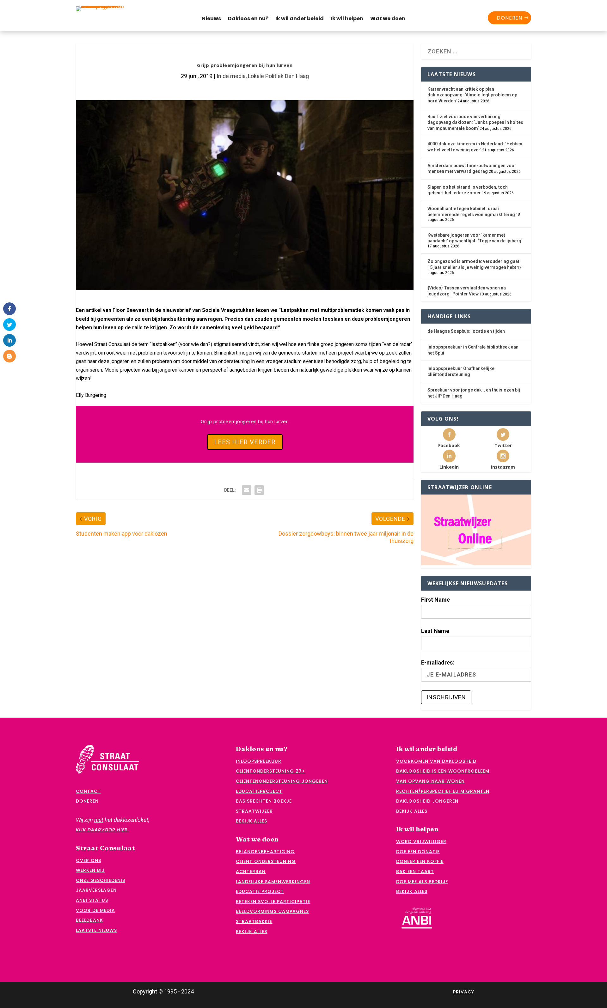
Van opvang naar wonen (430, 781)
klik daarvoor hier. (102, 830)
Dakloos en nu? (248, 19)
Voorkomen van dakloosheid (436, 761)
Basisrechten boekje (264, 801)
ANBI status (92, 900)
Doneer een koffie (420, 861)
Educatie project (260, 891)
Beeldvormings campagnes (272, 911)
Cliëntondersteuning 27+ (270, 771)
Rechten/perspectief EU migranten (442, 791)
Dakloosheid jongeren (427, 801)
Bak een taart (415, 871)
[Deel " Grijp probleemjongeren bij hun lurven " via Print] (259, 490)
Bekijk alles (251, 821)
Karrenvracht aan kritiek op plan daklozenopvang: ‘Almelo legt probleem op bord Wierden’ (472, 95)
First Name (435, 599)
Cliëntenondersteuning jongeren (282, 781)
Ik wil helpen (347, 19)
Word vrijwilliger (421, 841)
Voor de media (95, 910)
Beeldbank (89, 920)
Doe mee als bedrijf (422, 881)
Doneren (509, 17)
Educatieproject (259, 791)
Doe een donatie (418, 851)
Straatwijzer (254, 811)
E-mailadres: (437, 662)
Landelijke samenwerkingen (273, 881)
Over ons (88, 860)
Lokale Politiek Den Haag (278, 76)
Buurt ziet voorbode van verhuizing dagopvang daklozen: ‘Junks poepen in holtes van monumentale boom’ (475, 122)
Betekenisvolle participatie (273, 901)
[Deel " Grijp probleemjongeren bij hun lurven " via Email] (246, 490)
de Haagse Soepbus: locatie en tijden (466, 331)
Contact (88, 791)
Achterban (251, 871)
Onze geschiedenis (100, 880)
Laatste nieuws (96, 930)
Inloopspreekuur (258, 761)
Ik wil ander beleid (299, 19)
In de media (231, 76)
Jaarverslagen (96, 890)
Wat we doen (387, 19)
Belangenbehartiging (265, 851)
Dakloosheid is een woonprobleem (442, 771)
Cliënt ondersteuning (266, 861)
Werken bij (90, 870)
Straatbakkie (254, 921)
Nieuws (211, 19)
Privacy (463, 992)
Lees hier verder (245, 442)
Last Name (435, 631)
